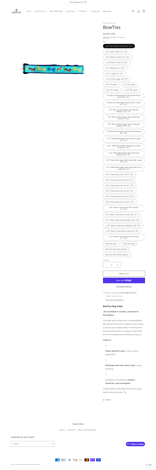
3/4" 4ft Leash (111, 84)
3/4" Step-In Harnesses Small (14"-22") (122, 214)
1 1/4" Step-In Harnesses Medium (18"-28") (123, 225)
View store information (114, 300)
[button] (41, 11)
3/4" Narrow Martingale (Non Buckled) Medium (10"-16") (124, 125)
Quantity (106, 260)
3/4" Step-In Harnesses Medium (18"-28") (123, 220)
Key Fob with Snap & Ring (116, 249)
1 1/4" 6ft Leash (131, 90)
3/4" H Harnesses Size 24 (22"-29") (120, 202)
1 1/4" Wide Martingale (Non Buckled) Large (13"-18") (124, 161)
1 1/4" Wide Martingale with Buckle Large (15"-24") (124, 139)
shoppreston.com (21, 464)
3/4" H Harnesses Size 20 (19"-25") (120, 191)
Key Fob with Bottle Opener (117, 255)
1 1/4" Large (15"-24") (114, 73)
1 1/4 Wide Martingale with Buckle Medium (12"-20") (123, 132)
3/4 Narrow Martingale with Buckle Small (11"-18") (124, 103)
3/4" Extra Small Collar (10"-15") (119, 46)
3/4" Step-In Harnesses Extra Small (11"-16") (123, 208)
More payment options (124, 286)
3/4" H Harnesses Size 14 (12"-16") (120, 174)
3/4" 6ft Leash (129, 84)
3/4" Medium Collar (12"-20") (118, 57)
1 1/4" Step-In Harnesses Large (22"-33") (122, 231)
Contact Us (71, 430)
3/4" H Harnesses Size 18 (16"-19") (120, 185)
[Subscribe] (52, 444)
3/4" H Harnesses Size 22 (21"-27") (120, 196)
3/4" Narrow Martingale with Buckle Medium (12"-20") (124, 111)
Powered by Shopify (34, 464)
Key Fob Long (129, 244)
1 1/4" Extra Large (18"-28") (117, 79)
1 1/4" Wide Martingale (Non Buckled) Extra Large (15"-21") (124, 168)
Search (62, 430)
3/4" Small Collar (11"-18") (116, 51)
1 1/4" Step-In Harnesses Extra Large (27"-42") (124, 237)
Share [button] (108, 400)
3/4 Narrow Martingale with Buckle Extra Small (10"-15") (124, 96)
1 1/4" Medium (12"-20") (115, 68)
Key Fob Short (111, 244)
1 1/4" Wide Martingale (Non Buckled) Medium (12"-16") (123, 154)
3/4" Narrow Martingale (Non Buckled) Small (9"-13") (124, 118)
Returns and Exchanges (87, 430)
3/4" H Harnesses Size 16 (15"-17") (120, 180)
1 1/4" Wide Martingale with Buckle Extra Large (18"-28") (124, 147)
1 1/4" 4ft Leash (112, 90)
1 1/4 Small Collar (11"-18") (117, 62)
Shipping (106, 37)
